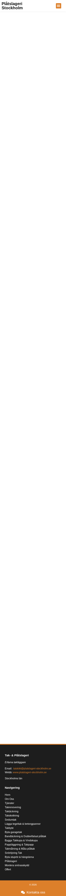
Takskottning (12, 815)
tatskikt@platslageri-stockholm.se (32, 768)
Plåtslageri (11, 861)
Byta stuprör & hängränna (19, 857)
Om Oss (9, 799)
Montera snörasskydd (17, 865)
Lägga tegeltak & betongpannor (23, 823)
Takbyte (9, 828)
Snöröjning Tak (13, 853)
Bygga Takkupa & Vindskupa (21, 840)
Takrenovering (13, 807)
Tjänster (9, 803)
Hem (7, 794)
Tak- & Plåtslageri (17, 755)
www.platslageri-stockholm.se (30, 772)
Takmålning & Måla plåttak (20, 848)
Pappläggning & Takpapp (19, 844)
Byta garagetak (13, 832)
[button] (58, 5)
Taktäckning (11, 811)
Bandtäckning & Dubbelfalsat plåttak (25, 836)
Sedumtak (10, 819)
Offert (8, 869)
